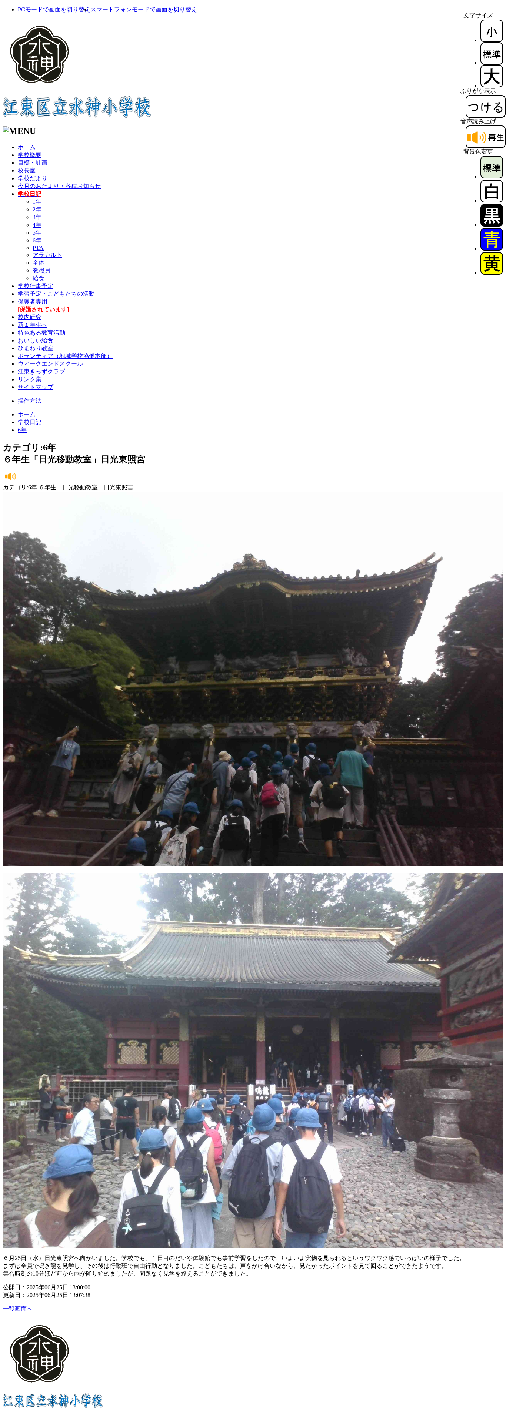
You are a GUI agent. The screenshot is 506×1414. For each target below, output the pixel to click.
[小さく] (491, 40)
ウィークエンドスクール (50, 364)
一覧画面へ (18, 1309)
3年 (37, 217)
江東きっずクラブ (41, 371)
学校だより (32, 178)
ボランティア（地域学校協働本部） (65, 356)
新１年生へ (32, 325)
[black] (491, 224)
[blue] (491, 248)
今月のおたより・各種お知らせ (59, 186)
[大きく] (491, 85)
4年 (37, 225)
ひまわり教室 (35, 348)
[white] (491, 200)
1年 (37, 201)
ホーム (27, 147)
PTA (38, 248)
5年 (37, 232)
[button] (54, 9)
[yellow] (491, 272)
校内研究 (29, 317)
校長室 (27, 170)
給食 (38, 278)
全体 (38, 262)
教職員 (41, 270)
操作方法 (29, 401)
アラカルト (47, 255)
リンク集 (29, 379)
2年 (37, 209)
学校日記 (29, 422)
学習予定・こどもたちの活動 (56, 294)
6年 (37, 240)
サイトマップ (35, 387)
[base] (491, 176)
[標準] (491, 63)
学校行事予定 (35, 286)
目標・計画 (32, 163)
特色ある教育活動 (41, 332)
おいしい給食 (35, 340)
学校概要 (29, 155)
